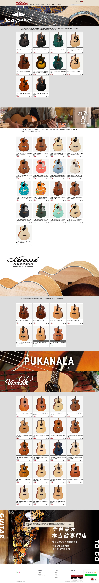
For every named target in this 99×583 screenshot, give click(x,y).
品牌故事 (39, 572)
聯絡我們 (56, 577)
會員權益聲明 (57, 575)
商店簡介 (39, 574)
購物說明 (56, 572)
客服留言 (56, 574)
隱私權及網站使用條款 (42, 575)
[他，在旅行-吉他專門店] (22, 3)
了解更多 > (27, 525)
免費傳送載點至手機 (77, 575)
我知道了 (69, 524)
